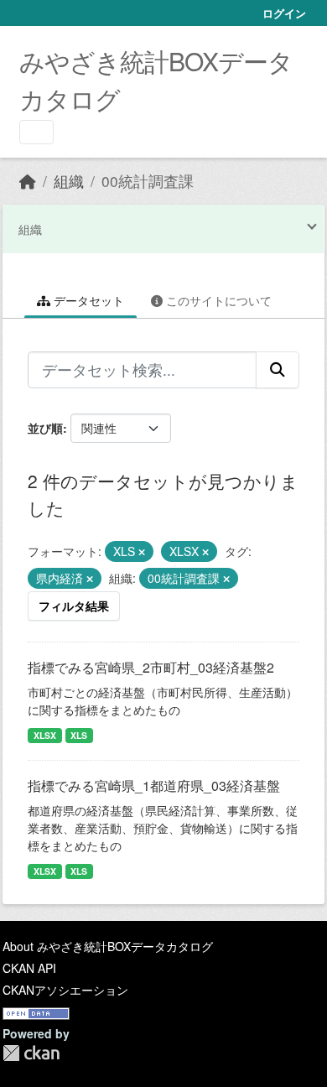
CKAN (31, 1053)
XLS (78, 735)
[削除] (141, 552)
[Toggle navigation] (36, 132)
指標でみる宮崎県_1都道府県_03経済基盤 (154, 785)
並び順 (45, 427)
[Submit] (277, 369)
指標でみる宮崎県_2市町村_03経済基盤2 (151, 667)
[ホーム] (27, 180)
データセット (87, 300)
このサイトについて (217, 300)
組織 (69, 180)
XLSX (45, 735)
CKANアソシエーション (65, 989)
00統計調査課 (147, 180)
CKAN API (29, 968)
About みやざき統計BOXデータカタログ (108, 946)
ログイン (284, 13)
